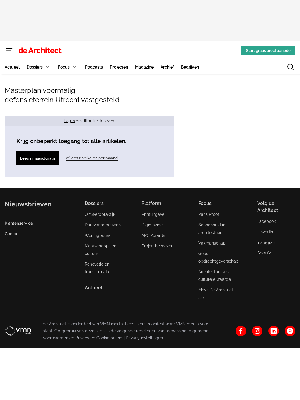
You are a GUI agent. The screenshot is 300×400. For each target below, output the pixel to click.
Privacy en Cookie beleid (98, 338)
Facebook (266, 221)
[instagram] (257, 331)
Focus (205, 203)
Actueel (94, 287)
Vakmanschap (212, 243)
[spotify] (290, 331)
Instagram (267, 242)
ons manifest (152, 324)
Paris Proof (208, 214)
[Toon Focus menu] (74, 67)
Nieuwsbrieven (28, 204)
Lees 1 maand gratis (37, 158)
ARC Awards (153, 235)
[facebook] (241, 331)
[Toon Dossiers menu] (47, 67)
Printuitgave (153, 214)
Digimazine (152, 225)
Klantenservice (19, 222)
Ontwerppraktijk (100, 214)
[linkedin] (273, 331)
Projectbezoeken (157, 246)
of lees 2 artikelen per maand (92, 158)
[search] (290, 67)
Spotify (264, 253)
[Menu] (9, 50)
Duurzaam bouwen (103, 225)
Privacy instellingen (144, 338)
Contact (12, 233)
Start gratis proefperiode (268, 50)
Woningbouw (97, 235)
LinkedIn (265, 232)
